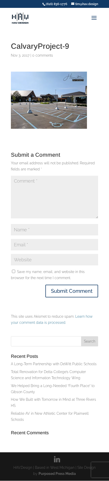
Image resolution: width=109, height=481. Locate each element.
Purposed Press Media (57, 474)
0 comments (42, 55)
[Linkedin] (57, 459)
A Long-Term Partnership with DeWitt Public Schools (54, 364)
